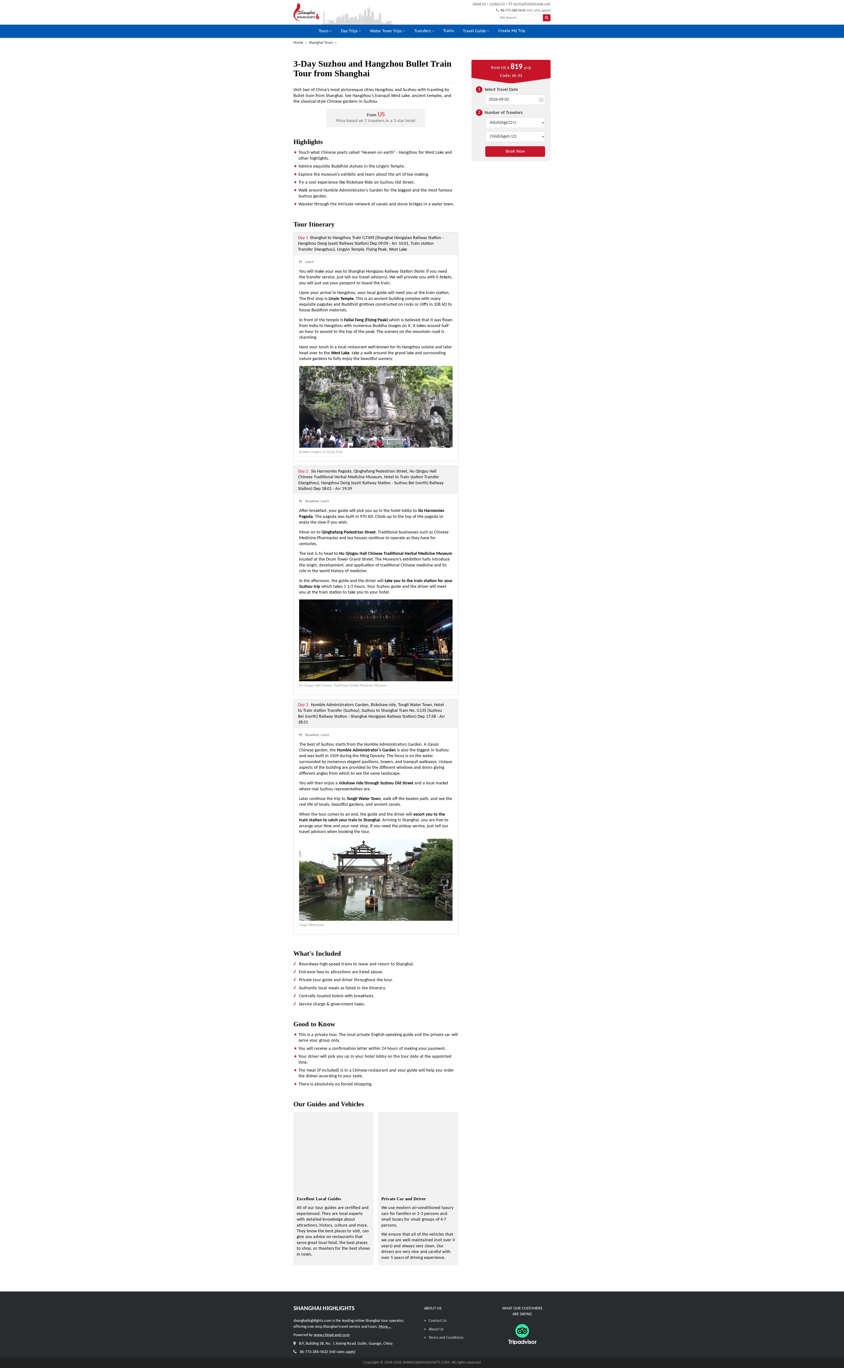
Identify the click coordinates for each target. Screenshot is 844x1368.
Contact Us (497, 4)
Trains (448, 31)
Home (298, 43)
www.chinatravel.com (332, 1335)
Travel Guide (474, 31)
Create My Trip (511, 31)
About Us (479, 4)
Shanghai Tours (321, 43)
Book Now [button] (515, 151)
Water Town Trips (386, 31)
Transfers (422, 31)
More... (385, 1327)
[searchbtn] (547, 17)
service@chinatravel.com (532, 4)
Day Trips (349, 31)
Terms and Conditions (446, 1338)
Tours (324, 31)
